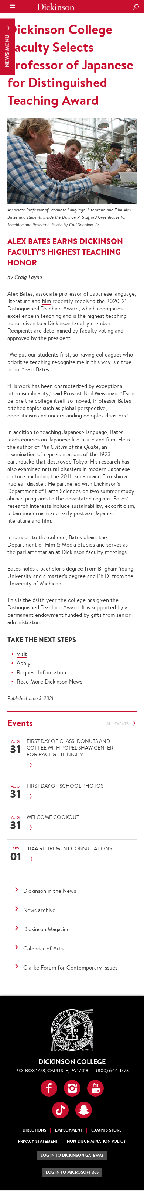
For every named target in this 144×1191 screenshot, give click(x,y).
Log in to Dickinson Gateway (72, 1155)
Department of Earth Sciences (44, 491)
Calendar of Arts (43, 948)
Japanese (101, 293)
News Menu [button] (7, 50)
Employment (68, 1130)
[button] (49, 1088)
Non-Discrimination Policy (96, 1141)
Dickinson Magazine (46, 929)
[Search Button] (136, 7)
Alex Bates (20, 293)
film (46, 300)
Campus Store (106, 1130)
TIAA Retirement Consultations (69, 848)
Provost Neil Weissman (90, 393)
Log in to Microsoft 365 (72, 1172)
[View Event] (70, 765)
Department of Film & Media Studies (51, 544)
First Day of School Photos (65, 785)
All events (118, 724)
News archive (39, 909)
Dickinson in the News (49, 890)
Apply (24, 663)
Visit (22, 653)
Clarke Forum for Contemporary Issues (70, 967)
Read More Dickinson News (49, 681)
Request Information (41, 672)
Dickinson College (56, 7)
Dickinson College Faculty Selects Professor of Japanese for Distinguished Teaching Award (70, 64)
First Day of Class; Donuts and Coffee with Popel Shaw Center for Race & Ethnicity (70, 748)
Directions (34, 1130)
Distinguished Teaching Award (43, 308)
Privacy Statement (38, 1141)
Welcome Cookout (53, 817)
